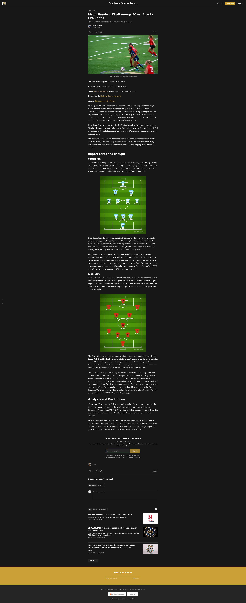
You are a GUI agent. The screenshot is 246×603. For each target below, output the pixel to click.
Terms (131, 589)
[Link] (85, 153)
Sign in (240, 3)
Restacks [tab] (100, 485)
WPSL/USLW (92, 11)
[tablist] (96, 485)
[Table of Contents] (2, 301)
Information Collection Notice (122, 457)
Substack (113, 599)
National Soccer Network (110, 96)
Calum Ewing (101, 537)
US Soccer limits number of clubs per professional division (107, 517)
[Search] (218, 3)
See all (92, 561)
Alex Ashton (99, 519)
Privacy (125, 589)
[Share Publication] (222, 3)
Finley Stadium (100, 91)
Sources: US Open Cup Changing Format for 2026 (110, 514)
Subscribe (230, 3)
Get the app (132, 594)
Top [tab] (90, 509)
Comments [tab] (92, 485)
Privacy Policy (137, 457)
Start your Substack (118, 594)
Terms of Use (132, 455)
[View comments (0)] (97, 32)
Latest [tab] (95, 509)
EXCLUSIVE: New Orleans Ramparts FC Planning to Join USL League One (112, 529)
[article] (123, 518)
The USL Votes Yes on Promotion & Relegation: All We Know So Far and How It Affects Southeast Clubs (111, 546)
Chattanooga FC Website (105, 101)
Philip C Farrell (97, 25)
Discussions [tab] (102, 509)
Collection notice (139, 589)
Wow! (90, 550)
